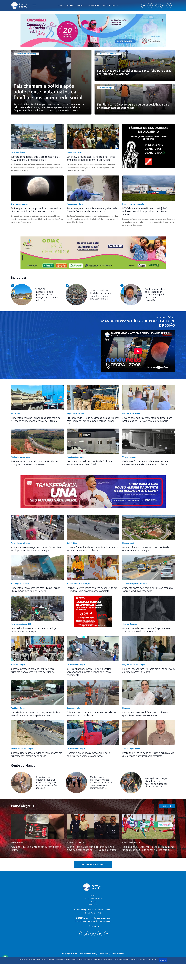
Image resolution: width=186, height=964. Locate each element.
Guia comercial (93, 5)
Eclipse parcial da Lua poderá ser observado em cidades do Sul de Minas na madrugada (37, 210)
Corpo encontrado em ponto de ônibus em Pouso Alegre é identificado (90, 463)
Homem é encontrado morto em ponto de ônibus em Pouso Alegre (145, 549)
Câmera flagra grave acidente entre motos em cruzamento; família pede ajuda (36, 754)
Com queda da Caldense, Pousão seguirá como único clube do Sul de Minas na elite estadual (148, 848)
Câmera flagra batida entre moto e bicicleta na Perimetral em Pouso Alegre (93, 549)
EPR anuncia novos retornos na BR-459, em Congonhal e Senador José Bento (35, 463)
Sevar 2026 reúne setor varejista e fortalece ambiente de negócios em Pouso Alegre (91, 158)
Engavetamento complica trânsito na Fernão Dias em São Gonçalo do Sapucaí (35, 589)
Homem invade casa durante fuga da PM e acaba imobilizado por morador (146, 630)
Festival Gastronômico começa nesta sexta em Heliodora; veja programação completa (92, 589)
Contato (93, 905)
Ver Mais (167, 806)
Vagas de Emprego (111, 5)
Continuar (163, 960)
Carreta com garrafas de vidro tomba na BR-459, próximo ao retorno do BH (35, 158)
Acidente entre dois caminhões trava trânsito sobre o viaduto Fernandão (147, 589)
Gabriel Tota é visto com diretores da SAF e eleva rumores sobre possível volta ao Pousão (92, 848)
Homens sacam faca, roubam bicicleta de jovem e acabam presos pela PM (148, 670)
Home (60, 5)
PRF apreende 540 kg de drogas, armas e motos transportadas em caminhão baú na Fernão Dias (93, 420)
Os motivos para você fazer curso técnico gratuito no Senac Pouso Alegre (145, 714)
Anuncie (93, 902)
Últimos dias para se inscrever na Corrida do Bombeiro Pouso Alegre (91, 714)
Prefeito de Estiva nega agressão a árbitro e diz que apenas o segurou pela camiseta (148, 754)
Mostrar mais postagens (93, 864)
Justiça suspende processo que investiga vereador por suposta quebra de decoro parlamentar (89, 671)
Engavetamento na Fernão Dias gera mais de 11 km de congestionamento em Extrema (35, 419)
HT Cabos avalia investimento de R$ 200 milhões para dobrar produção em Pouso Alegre (145, 211)
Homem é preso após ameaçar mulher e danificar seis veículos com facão (88, 754)
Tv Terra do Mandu (74, 5)
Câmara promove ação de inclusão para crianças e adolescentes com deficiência (33, 670)
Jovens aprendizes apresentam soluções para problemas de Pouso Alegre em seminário (147, 419)
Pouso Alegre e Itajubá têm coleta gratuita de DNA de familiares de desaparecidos (92, 210)
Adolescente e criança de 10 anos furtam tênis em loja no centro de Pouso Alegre (37, 549)
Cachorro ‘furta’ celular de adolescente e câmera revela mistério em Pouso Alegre (145, 463)
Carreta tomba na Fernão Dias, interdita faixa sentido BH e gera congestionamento (36, 714)
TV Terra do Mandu (93, 899)
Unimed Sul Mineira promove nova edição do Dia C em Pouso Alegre (36, 630)
